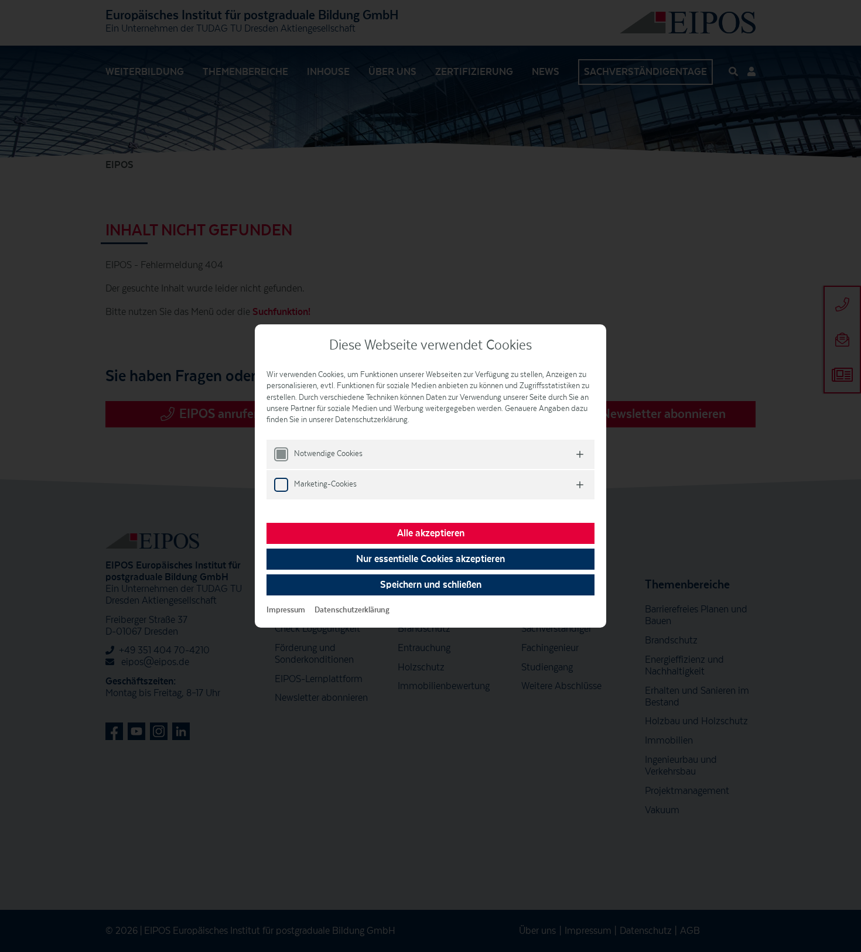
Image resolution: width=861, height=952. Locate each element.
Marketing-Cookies (325, 484)
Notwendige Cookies (328, 453)
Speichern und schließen (430, 585)
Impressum (285, 610)
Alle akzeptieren (430, 533)
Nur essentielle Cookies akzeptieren (430, 559)
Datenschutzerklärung (352, 610)
